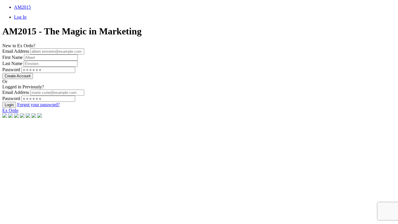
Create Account (18, 76)
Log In (20, 17)
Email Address (15, 51)
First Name (12, 57)
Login (9, 105)
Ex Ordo (10, 110)
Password (11, 69)
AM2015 (22, 7)
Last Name (12, 63)
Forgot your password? (38, 104)
